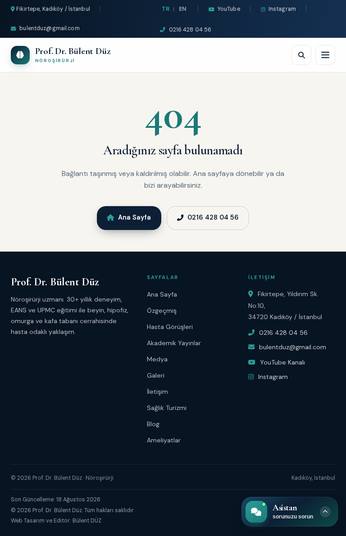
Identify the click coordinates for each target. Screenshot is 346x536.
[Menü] (325, 55)
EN (183, 9)
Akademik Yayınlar (174, 343)
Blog (153, 424)
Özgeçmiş (162, 310)
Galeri (155, 375)
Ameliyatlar (164, 440)
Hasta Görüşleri (170, 327)
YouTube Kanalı (281, 362)
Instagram (282, 9)
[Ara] (301, 55)
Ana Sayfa (134, 217)
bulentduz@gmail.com (49, 28)
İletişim (157, 391)
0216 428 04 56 (190, 29)
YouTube (229, 9)
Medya (157, 359)
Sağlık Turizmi (167, 408)
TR (165, 9)
